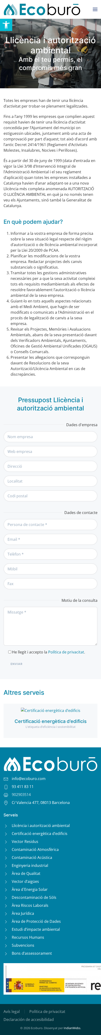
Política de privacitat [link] (66, 652)
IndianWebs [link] (72, 1028)
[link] (6, 25)
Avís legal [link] (12, 1011)
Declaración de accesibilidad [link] (29, 1019)
